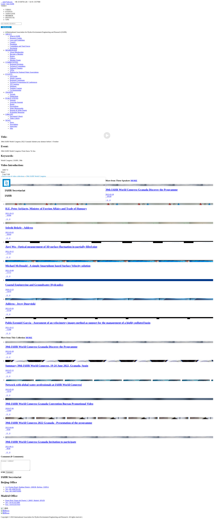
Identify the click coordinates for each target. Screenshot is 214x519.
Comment (9, 472)
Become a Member (16, 54)
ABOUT (8, 34)
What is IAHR (15, 36)
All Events (13, 76)
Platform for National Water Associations (24, 72)
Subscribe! (13, 126)
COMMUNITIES (11, 62)
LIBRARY (9, 114)
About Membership (17, 52)
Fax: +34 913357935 (12, 504)
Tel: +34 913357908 (12, 502)
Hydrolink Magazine (17, 112)
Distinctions (14, 96)
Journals (13, 100)
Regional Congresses (17, 80)
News (12, 122)
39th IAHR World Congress (36, 176)
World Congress (15, 78)
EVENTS (8, 74)
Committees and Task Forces (20, 46)
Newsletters (14, 124)
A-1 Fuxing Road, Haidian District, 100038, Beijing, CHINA (27, 487)
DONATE (6, 27)
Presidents (13, 44)
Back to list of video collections (13, 176)
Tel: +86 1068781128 (13, 489)
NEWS (7, 120)
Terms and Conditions (91, 517)
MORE (134, 180)
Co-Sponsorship (15, 90)
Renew (12, 56)
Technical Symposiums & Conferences (23, 82)
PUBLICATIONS (11, 98)
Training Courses (16, 88)
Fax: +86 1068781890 (13, 491)
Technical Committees (17, 66)
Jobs (11, 128)
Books (12, 104)
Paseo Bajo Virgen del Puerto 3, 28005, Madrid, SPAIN (25, 500)
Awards (12, 94)
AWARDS (9, 92)
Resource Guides (16, 38)
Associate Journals (16, 102)
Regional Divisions (16, 64)
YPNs (12, 70)
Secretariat (13, 48)
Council (12, 42)
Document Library (16, 116)
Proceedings (14, 106)
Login (3, 4)
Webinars (13, 86)
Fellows (12, 58)
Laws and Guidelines (17, 40)
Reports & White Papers (18, 110)
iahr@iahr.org (7, 2)
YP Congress (14, 84)
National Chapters (16, 68)
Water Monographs (16, 108)
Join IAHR (10, 4)
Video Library (15, 118)
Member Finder (15, 60)
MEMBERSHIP (11, 50)
